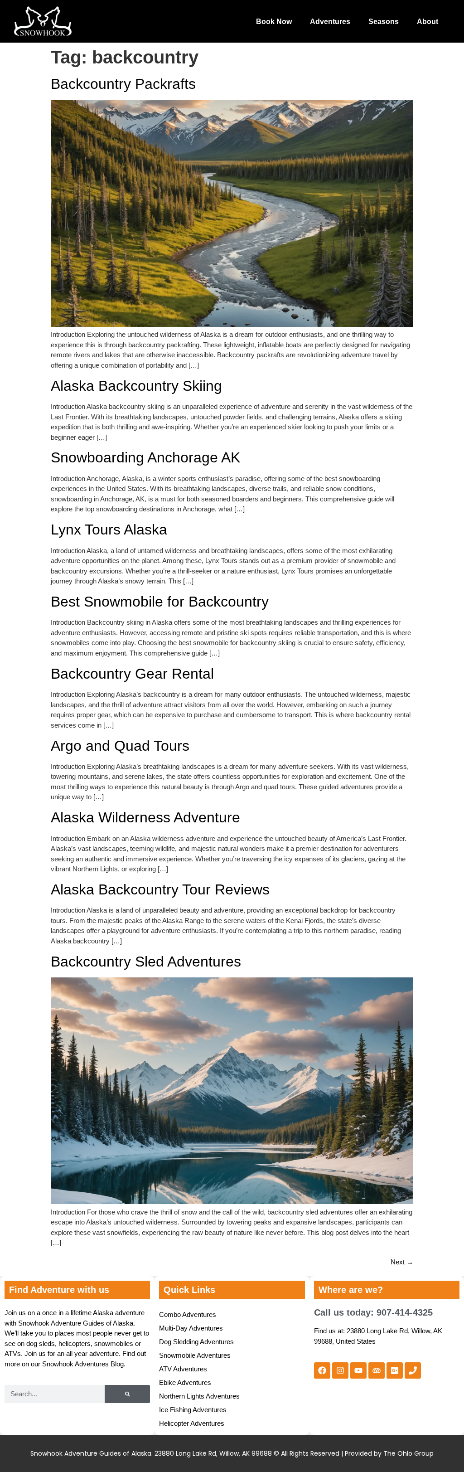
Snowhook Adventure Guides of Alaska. (91, 1453)
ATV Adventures (183, 1369)
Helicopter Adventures (191, 1423)
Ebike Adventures (185, 1382)
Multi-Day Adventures (191, 1328)
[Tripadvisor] (376, 1370)
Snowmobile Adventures (195, 1355)
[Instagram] (340, 1370)
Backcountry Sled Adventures (146, 961)
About (427, 21)
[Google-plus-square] (395, 1370)
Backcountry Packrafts (123, 84)
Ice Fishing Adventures (193, 1410)
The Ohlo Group (408, 1453)
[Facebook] (322, 1370)
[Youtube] (358, 1370)
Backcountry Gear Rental (132, 674)
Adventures (330, 21)
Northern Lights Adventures (199, 1396)
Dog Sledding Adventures (196, 1342)
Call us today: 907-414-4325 (373, 1312)
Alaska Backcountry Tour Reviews (160, 889)
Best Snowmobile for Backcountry (160, 601)
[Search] (127, 1394)
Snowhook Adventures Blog (83, 1364)
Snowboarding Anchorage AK (145, 457)
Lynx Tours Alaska (109, 529)
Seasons (383, 21)
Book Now (274, 21)
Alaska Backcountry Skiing (136, 386)
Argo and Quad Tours (120, 746)
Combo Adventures (187, 1314)
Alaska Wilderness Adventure (145, 817)
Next (402, 1262)
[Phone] (413, 1370)
